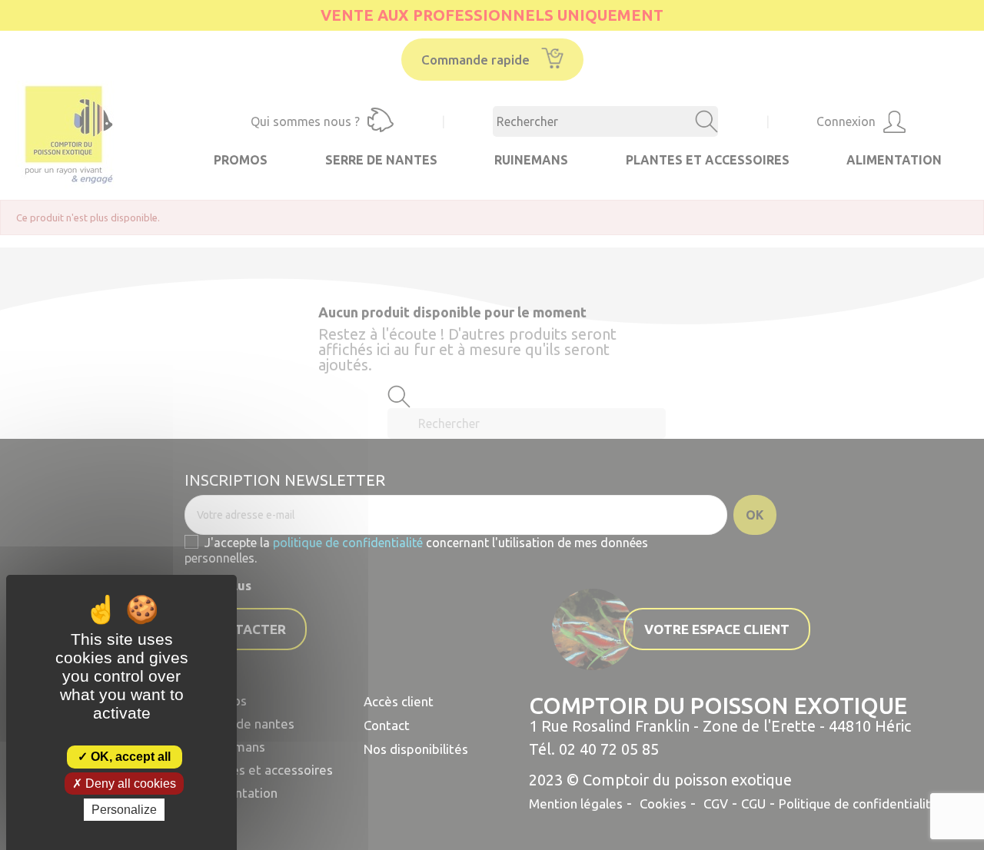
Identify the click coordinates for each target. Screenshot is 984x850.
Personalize (124, 809)
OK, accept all (129, 756)
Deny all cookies (129, 783)
